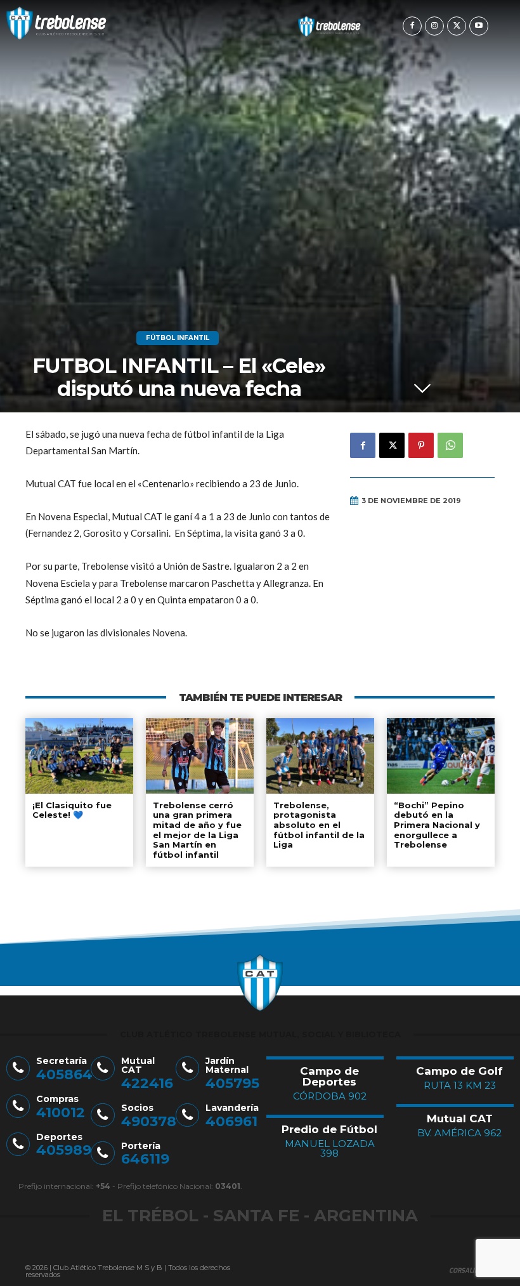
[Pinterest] (421, 445)
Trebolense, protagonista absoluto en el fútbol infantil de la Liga (319, 825)
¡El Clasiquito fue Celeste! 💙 (72, 810)
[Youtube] (478, 26)
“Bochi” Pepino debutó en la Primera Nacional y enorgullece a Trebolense (437, 825)
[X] (456, 26)
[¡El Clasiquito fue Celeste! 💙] (79, 756)
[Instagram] (434, 26)
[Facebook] (412, 26)
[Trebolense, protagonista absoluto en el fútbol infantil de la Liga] (320, 756)
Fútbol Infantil (177, 338)
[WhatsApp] (450, 445)
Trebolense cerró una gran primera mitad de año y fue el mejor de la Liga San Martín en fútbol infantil (197, 830)
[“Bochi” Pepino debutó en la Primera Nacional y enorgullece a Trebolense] (441, 756)
